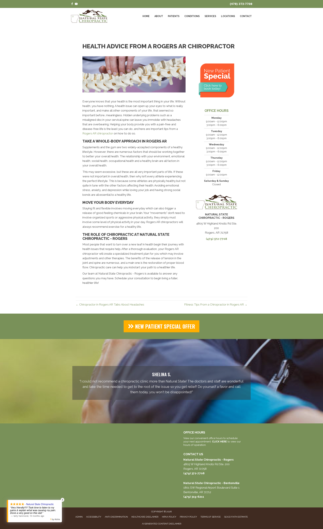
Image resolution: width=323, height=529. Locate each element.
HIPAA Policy (169, 517)
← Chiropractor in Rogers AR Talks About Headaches (110, 304)
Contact (246, 16)
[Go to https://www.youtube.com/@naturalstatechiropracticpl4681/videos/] (76, 4)
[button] (161, 326)
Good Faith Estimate (236, 517)
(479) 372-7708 (241, 4)
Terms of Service (211, 517)
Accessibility (93, 517)
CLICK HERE (219, 441)
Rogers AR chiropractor (97, 133)
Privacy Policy (188, 517)
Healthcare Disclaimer (144, 517)
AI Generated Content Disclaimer (161, 523)
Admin (79, 517)
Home (146, 16)
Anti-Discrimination (116, 517)
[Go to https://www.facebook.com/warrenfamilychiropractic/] (72, 4)
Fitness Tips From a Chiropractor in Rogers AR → (215, 304)
